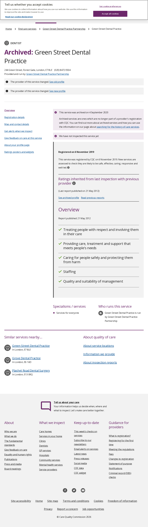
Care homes (45, 431)
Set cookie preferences (110, 6)
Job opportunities (93, 509)
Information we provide (99, 354)
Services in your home (50, 436)
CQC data (79, 468)
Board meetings (12, 468)
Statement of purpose (120, 463)
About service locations (98, 346)
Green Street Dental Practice (31, 346)
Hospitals (44, 455)
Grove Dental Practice (26, 358)
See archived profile (68, 197)
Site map (52, 501)
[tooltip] (68, 167)
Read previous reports (92, 197)
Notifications (115, 468)
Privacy (48, 509)
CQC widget (80, 472)
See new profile (57, 91)
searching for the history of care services (118, 126)
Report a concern (67, 509)
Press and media (13, 464)
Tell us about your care (66, 402)
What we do (10, 436)
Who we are (10, 431)
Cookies (98, 501)
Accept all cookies (110, 13)
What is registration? (120, 435)
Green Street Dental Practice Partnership (64, 28)
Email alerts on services (86, 449)
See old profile (56, 81)
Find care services (27, 28)
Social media (80, 463)
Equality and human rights (18, 454)
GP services (45, 450)
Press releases (81, 458)
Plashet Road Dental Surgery (31, 370)
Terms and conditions (76, 501)
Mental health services (51, 464)
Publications (10, 459)
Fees (111, 454)
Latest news (80, 453)
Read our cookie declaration (19, 16)
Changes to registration (121, 458)
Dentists (43, 445)
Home (8, 28)
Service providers (48, 469)
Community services (49, 460)
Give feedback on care (15, 449)
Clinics (42, 441)
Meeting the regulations (121, 449)
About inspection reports (100, 362)
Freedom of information (122, 501)
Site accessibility (21, 501)
